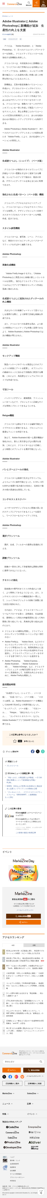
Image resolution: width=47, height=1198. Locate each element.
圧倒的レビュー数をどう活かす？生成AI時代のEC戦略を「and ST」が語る (25, 1021)
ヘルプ (12, 1157)
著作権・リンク (15, 1160)
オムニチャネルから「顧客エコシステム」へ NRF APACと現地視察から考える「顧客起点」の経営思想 (24, 1013)
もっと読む (9, 797)
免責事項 (13, 1167)
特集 (4, 1113)
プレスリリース (12, 765)
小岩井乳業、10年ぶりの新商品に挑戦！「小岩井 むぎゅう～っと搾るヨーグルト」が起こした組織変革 (25, 975)
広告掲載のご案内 (12, 1083)
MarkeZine (7, 1093)
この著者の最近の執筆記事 (26, 832)
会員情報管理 (14, 1164)
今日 (13, 945)
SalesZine (31, 1093)
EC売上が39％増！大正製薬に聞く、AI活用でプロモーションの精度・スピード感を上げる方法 (25, 951)
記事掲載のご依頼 (34, 1083)
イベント (31, 1113)
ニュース (6, 1103)
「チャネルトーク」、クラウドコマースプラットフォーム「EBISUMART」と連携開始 (24, 793)
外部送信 (13, 1181)
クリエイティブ (13, 39)
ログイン (25, 922)
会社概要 (13, 1170)
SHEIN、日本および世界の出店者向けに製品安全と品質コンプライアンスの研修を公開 (24, 787)
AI (20, 39)
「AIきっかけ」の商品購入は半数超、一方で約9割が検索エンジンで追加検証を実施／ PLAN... (24, 780)
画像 (4, 39)
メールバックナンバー (25, 910)
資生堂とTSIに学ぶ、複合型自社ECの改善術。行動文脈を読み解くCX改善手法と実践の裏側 (24, 959)
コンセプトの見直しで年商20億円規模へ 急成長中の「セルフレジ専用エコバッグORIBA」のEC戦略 (25, 985)
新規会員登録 (24, 916)
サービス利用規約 (16, 1174)
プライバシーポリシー (17, 1177)
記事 (29, 1103)
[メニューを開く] (3, 3)
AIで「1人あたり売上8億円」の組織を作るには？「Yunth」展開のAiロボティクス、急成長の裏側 (25, 966)
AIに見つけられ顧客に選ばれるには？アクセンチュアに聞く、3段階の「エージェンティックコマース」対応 (25, 1030)
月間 (34, 945)
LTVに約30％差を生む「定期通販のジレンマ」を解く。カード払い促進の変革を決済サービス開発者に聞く (24, 1003)
